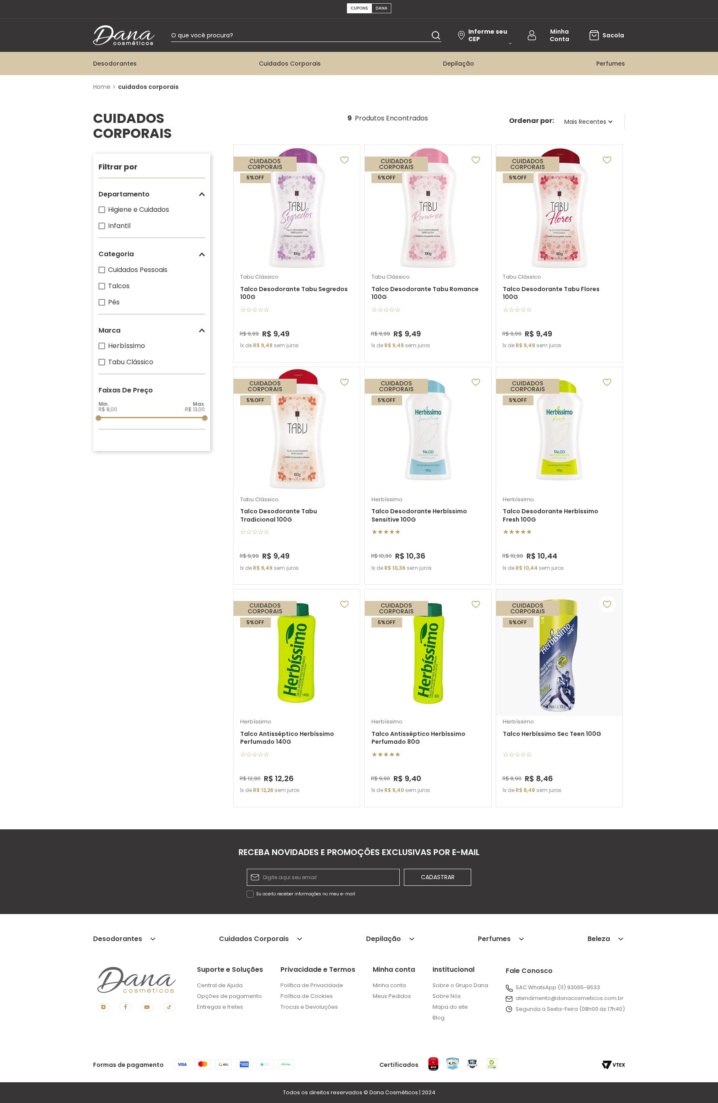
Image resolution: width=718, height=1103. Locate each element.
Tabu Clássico (130, 362)
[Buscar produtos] (436, 35)
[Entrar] (552, 35)
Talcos (119, 286)
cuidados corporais (148, 86)
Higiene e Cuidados (138, 209)
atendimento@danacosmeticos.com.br (570, 998)
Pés (114, 302)
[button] (151, 194)
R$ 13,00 (195, 409)
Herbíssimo (126, 346)
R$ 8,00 (107, 409)
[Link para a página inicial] (103, 86)
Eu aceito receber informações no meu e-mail (305, 894)
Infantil (119, 225)
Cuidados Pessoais (137, 270)
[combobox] (306, 35)
